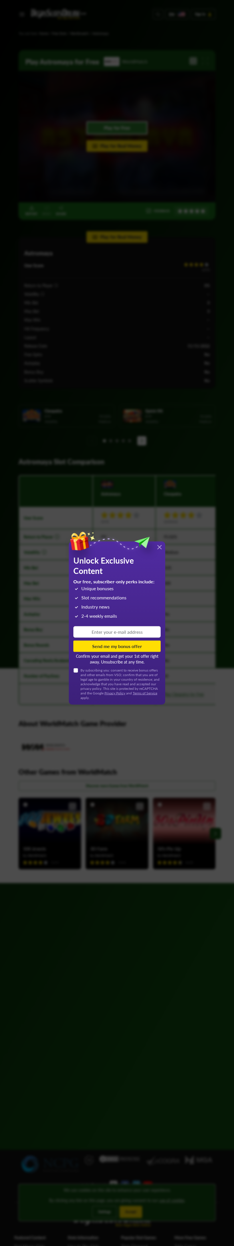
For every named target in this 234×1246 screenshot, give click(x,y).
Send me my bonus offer (117, 646)
